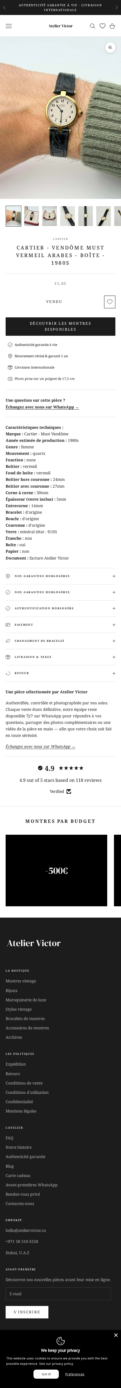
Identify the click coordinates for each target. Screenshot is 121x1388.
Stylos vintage (19, 1009)
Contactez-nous (20, 1203)
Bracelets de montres (25, 1018)
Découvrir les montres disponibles (60, 326)
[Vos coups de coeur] (102, 26)
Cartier (60, 239)
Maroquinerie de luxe (26, 999)
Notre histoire (19, 1147)
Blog (10, 1166)
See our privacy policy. (56, 1363)
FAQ (9, 1137)
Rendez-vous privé (23, 1194)
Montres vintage (21, 981)
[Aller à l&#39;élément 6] (103, 216)
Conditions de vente (24, 1083)
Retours (13, 1073)
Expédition (16, 1064)
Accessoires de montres (27, 1027)
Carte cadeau (18, 1175)
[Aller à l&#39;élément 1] (13, 216)
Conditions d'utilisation (27, 1092)
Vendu (54, 301)
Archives (14, 1037)
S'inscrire (27, 1311)
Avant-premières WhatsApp (32, 1184)
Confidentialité (19, 1101)
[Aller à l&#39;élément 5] (85, 216)
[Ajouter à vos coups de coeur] (109, 302)
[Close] (116, 1335)
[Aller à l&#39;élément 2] (31, 216)
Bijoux (11, 990)
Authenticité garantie (25, 1156)
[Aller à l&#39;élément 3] (49, 216)
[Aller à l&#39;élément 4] (67, 216)
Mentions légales (21, 1111)
